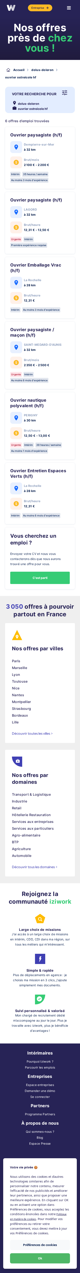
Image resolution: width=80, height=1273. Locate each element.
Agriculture (21, 849)
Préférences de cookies (40, 1245)
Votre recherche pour (34, 94)
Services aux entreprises (33, 821)
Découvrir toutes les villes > (32, 733)
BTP (15, 842)
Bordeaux (20, 715)
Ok (40, 1258)
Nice (15, 688)
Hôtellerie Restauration (31, 815)
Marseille (19, 668)
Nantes (18, 695)
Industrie (19, 801)
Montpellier (21, 702)
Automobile (21, 855)
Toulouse (20, 681)
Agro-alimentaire (26, 835)
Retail (16, 808)
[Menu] (69, 8)
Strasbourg (21, 708)
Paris (16, 661)
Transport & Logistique (31, 794)
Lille (15, 722)
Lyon (16, 674)
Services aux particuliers (33, 828)
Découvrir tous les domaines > (35, 867)
